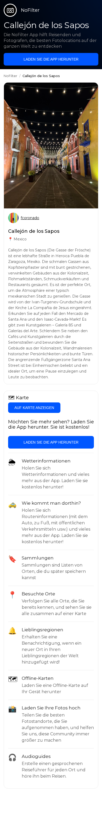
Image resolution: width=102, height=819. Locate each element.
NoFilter (10, 76)
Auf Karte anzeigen (34, 408)
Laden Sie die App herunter (51, 59)
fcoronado (30, 217)
